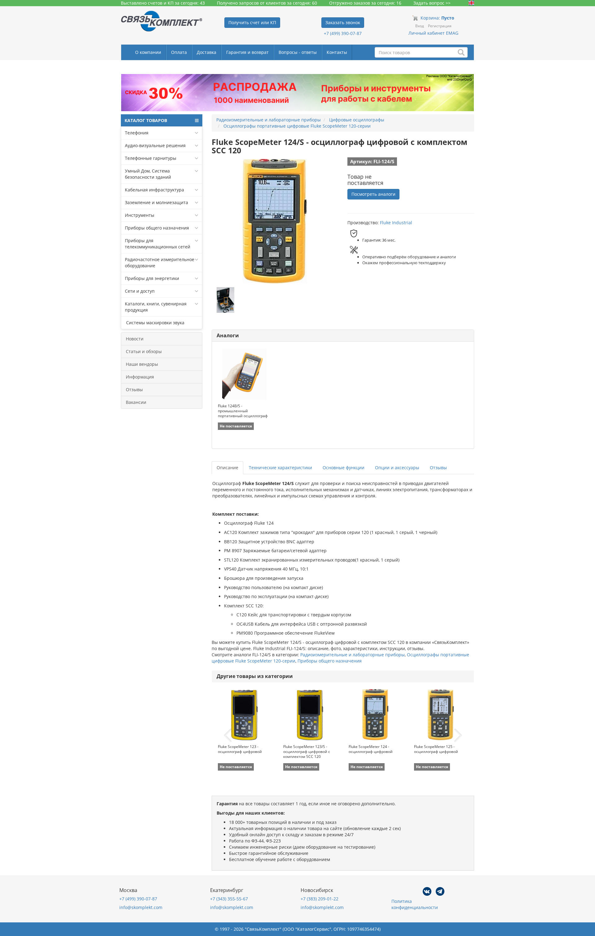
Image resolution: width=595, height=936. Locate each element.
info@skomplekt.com (140, 907)
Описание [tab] (227, 467)
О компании (148, 52)
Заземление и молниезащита (156, 202)
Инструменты (139, 215)
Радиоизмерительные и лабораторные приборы (352, 655)
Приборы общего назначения (157, 228)
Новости (134, 339)
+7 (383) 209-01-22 (319, 899)
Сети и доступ (140, 291)
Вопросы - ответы (298, 52)
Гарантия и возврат (247, 52)
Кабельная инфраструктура (154, 190)
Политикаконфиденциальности (414, 904)
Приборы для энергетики (152, 278)
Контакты (337, 52)
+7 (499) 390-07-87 (343, 33)
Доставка (206, 52)
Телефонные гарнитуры (150, 158)
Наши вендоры (142, 364)
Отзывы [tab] (438, 467)
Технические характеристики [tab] (280, 467)
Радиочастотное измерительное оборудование (159, 262)
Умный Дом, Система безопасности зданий (148, 174)
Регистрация (440, 25)
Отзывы (134, 389)
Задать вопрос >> (432, 3)
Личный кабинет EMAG (433, 33)
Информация (140, 377)
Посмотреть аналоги (373, 194)
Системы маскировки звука (154, 323)
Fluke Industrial (396, 222)
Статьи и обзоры (144, 351)
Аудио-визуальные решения (155, 145)
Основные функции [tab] (343, 467)
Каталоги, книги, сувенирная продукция (156, 307)
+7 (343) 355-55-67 (229, 899)
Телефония (136, 133)
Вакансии (136, 402)
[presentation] (227, 735)
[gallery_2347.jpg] (226, 300)
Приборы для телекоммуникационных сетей (157, 244)
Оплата (179, 52)
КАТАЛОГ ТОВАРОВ (146, 120)
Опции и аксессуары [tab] (397, 467)
